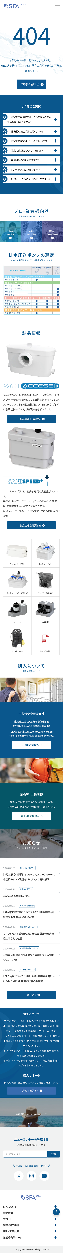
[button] (25, 1123)
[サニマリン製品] (31, 1112)
